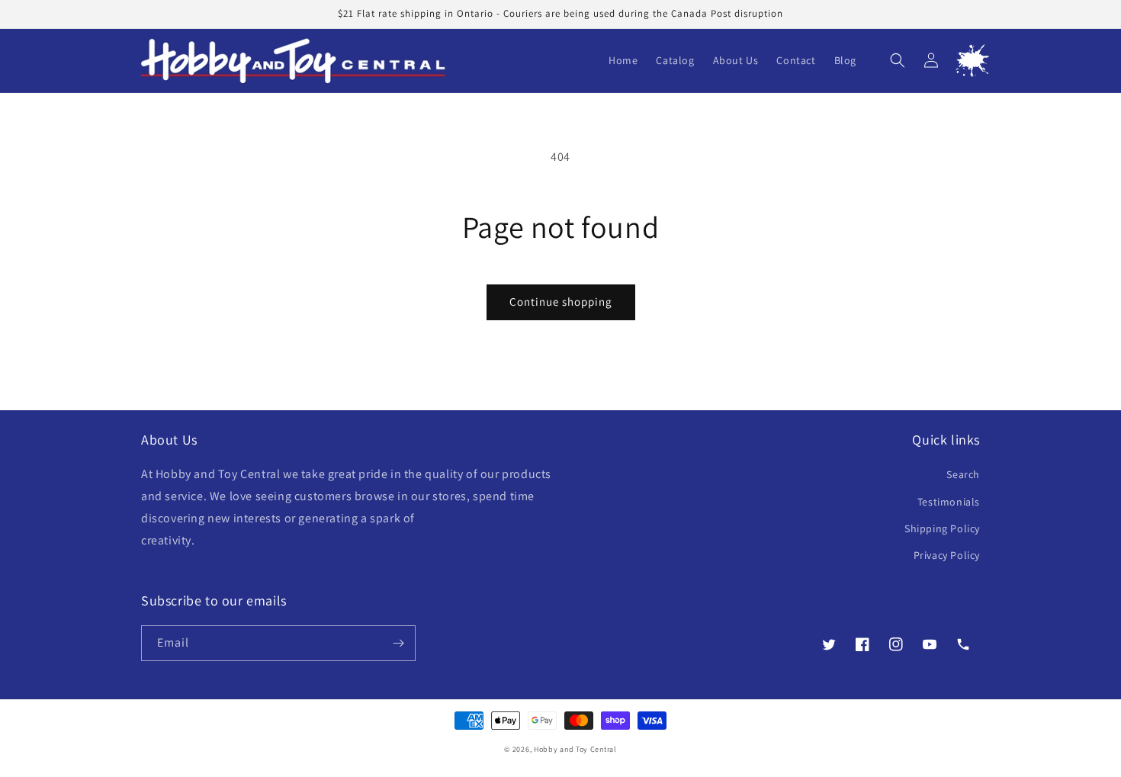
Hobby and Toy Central (575, 749)
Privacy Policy (947, 555)
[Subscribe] (398, 643)
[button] (897, 60)
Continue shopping (560, 301)
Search (963, 474)
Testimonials (948, 502)
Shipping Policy (942, 528)
